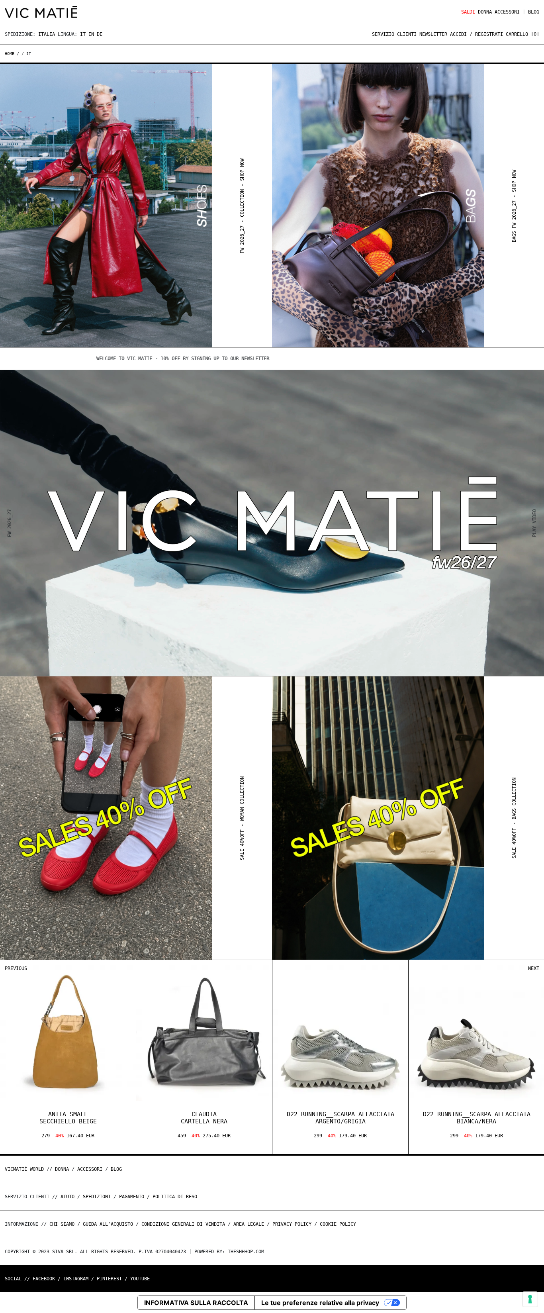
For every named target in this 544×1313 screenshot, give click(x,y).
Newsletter (433, 34)
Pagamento (131, 1196)
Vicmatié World (24, 1169)
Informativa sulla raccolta (196, 1303)
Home (11, 53)
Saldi (468, 12)
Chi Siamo (61, 1224)
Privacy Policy (291, 1224)
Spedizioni (97, 1196)
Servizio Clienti (394, 34)
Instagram (75, 1279)
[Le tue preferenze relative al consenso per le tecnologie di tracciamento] (530, 1299)
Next (533, 968)
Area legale (248, 1224)
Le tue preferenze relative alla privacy (320, 1303)
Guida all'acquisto (108, 1224)
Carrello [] (522, 34)
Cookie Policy (338, 1224)
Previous (16, 968)
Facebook (44, 1279)
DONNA (485, 12)
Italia (46, 34)
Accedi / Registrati (476, 34)
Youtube (140, 1279)
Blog (533, 12)
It (83, 34)
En (91, 34)
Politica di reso (175, 1196)
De (99, 34)
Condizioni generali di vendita (183, 1224)
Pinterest (109, 1279)
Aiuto (67, 1196)
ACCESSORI (507, 12)
